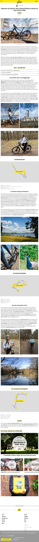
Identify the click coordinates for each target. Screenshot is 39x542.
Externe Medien (11, 535)
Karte (3, 523)
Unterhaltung (5, 518)
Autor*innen (26, 524)
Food (3, 514)
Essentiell (4, 535)
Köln (25, 520)
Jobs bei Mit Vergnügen (28, 527)
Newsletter (26, 525)
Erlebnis (3, 520)
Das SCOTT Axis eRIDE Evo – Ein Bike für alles (11, 70)
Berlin (25, 514)
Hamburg (26, 516)
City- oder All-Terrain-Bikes (16, 57)
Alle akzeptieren (6, 539)
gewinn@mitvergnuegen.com (28, 424)
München (26, 518)
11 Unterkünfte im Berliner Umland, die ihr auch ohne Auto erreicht (19, 455)
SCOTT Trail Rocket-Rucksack (14, 423)
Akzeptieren (15, 539)
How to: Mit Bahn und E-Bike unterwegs (10, 74)
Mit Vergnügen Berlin (19, 2)
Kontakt (25, 528)
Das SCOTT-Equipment (6, 72)
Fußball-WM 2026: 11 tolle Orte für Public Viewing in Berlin (10, 472)
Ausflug (3, 521)
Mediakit (25, 530)
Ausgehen (4, 516)
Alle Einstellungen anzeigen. (19, 537)
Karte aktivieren (19, 171)
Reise (25, 521)
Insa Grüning (20, 5)
